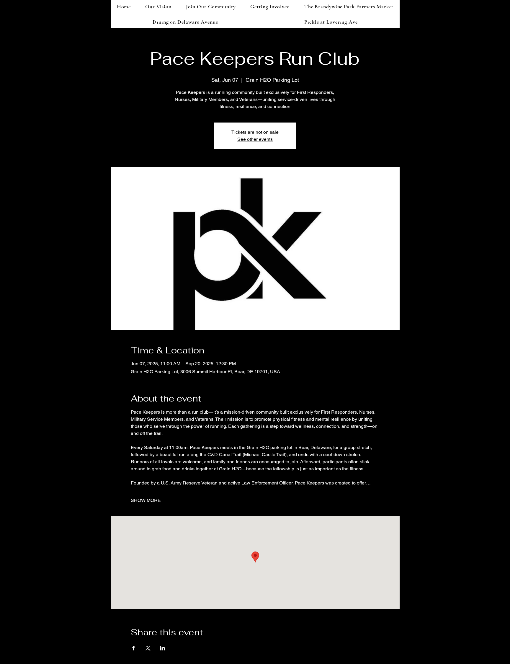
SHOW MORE (146, 500)
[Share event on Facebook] (133, 648)
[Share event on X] (148, 648)
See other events (255, 139)
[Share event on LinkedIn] (162, 648)
